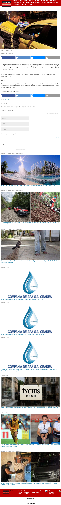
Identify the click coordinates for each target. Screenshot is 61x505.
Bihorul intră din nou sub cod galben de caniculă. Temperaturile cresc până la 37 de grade (28, 185)
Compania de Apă (18, 2)
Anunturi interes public (50, 2)
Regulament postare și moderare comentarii (52, 493)
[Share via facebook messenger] (37, 57)
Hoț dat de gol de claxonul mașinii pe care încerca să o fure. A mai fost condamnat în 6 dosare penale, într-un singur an (29, 483)
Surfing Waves (22, 149)
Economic (16, 4)
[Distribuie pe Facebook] (8, 57)
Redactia (42, 491)
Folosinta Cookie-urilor (21, 492)
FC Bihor (4, 412)
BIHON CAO (5, 267)
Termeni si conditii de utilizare (26, 492)
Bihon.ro (12, 491)
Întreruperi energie (33, 2)
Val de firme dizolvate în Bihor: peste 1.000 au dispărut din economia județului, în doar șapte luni (29, 407)
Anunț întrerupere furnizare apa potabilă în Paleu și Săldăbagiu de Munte (22, 334)
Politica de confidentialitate (35, 491)
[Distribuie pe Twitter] (23, 57)
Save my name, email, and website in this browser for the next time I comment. (22, 134)
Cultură (32, 4)
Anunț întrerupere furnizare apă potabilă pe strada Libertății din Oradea (22, 299)
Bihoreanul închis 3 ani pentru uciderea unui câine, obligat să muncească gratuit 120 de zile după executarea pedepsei (30, 261)
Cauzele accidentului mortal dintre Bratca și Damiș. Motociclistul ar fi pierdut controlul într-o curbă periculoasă (30, 223)
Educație (25, 4)
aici (18, 144)
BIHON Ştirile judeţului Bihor (13, 153)
